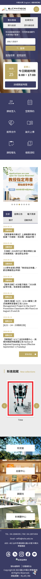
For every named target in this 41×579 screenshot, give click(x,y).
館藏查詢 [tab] (29, 19)
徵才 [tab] (11, 219)
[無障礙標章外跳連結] (21, 559)
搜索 (20, 48)
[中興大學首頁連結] (14, 9)
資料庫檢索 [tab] (29, 25)
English (27, 2)
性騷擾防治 (27, 566)
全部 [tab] (8, 213)
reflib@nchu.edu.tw (24, 538)
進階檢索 (10, 55)
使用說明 (21, 55)
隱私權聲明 (15, 566)
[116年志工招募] (20, 184)
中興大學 (19, 2)
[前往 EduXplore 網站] (35, 572)
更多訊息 (28, 354)
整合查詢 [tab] (12, 19)
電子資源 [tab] (31, 213)
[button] (12, 204)
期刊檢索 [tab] (12, 25)
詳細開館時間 (20, 84)
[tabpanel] (20, 286)
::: (0, 6)
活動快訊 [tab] (28, 219)
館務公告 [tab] (18, 213)
